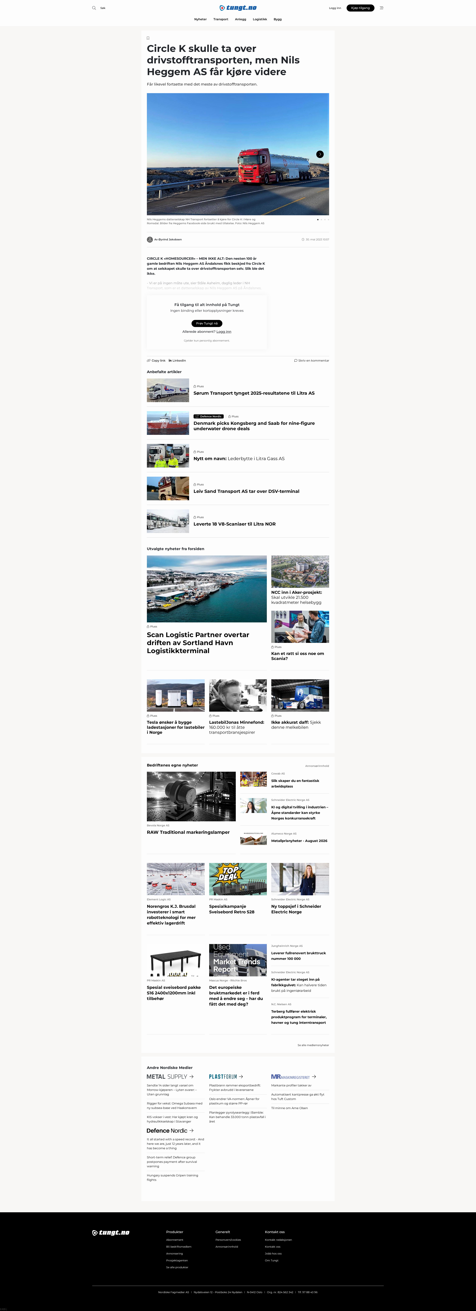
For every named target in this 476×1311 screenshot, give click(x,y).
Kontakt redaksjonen (278, 1239)
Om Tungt (272, 1260)
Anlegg (240, 19)
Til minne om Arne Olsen (289, 1108)
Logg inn (223, 332)
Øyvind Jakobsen (170, 239)
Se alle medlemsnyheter (313, 1045)
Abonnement (174, 1239)
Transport (220, 19)
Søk (102, 8)
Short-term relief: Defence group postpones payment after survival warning (172, 1162)
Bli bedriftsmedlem (179, 1246)
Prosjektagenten (177, 1260)
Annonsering (174, 1253)
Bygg (278, 19)
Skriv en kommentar (313, 360)
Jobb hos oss (273, 1253)
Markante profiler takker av (291, 1085)
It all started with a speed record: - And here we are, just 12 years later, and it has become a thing (175, 1144)
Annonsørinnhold (227, 1246)
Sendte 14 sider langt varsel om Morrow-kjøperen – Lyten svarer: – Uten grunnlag (172, 1090)
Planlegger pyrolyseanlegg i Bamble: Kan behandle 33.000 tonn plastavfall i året (237, 1117)
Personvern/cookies (228, 1239)
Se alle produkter (177, 1267)
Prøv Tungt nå (207, 323)
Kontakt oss (272, 1246)
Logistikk (260, 19)
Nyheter (200, 19)
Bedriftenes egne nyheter (172, 765)
